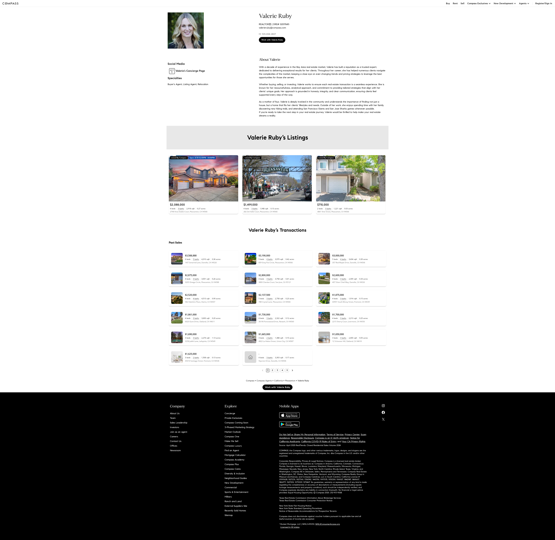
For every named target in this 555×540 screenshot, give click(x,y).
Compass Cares (233, 469)
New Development (234, 482)
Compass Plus (232, 464)
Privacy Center (352, 434)
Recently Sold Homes (235, 510)
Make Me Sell (231, 441)
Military (228, 496)
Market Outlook (233, 432)
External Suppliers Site (236, 506)
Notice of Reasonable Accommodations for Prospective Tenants (308, 511)
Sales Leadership (178, 422)
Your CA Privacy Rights (353, 441)
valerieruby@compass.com (272, 27)
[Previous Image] (172, 178)
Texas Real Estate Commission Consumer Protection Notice (305, 500)
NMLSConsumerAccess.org (327, 524)
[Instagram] (383, 405)
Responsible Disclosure (302, 438)
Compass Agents (264, 380)
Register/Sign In (543, 3)
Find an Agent (232, 450)
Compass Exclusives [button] (477, 3)
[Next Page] (292, 370)
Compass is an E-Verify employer (332, 438)
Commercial (231, 487)
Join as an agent (178, 432)
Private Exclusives (233, 418)
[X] (383, 418)
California (278, 380)
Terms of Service (335, 434)
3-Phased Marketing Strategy (239, 427)
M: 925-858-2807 (267, 34)
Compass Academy (234, 459)
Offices (173, 445)
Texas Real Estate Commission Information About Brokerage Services (310, 498)
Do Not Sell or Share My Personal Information (302, 434)
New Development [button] (503, 3)
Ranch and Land (233, 501)
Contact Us (175, 441)
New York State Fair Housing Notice (295, 506)
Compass (250, 380)
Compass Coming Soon (236, 422)
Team (173, 418)
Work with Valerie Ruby (272, 40)
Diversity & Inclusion (235, 473)
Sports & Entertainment (236, 492)
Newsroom (175, 450)
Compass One (232, 436)
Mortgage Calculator (235, 455)
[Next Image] (235, 178)
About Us (175, 413)
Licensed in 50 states (289, 527)
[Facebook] (383, 411)
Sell (462, 3)
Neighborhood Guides (236, 478)
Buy (448, 3)
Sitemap (229, 515)
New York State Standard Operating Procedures (300, 508)
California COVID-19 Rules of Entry (318, 441)
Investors (174, 427)
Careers (174, 436)
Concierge (230, 413)
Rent (455, 3)
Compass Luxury (233, 445)
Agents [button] (523, 3)
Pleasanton (290, 380)
